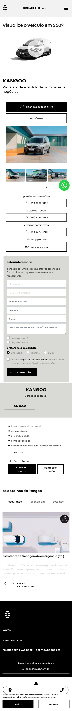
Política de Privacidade (35, 359)
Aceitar (18, 704)
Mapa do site (10, 640)
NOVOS (7, 630)
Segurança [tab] (15, 501)
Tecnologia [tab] (38, 501)
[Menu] (66, 8)
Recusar (54, 704)
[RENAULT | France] (5, 8)
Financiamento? (19, 338)
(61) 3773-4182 (39, 217)
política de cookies (48, 649)
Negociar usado (19, 342)
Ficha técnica (22, 461)
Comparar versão (50, 469)
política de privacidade (17, 649)
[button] (8, 147)
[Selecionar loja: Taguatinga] (10, 690)
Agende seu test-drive (39, 106)
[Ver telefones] (62, 690)
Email (51, 352)
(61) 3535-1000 (39, 203)
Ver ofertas (36, 118)
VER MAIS (18, 452)
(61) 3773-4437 (39, 231)
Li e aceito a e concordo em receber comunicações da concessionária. (37, 361)
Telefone (35, 352)
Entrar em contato (21, 372)
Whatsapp (16, 352)
